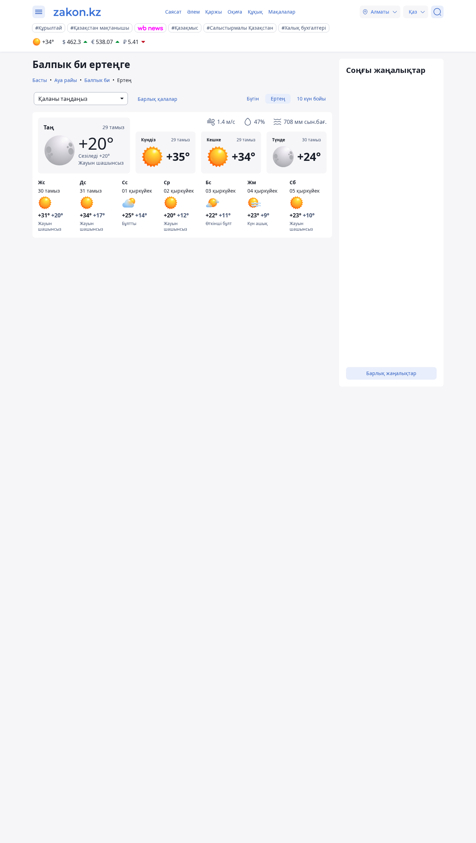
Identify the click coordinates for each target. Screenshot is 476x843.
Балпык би (97, 80)
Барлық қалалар (157, 99)
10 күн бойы (311, 98)
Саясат (173, 11)
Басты (39, 80)
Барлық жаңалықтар (391, 373)
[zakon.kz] (77, 12)
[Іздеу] (437, 12)
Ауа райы (65, 80)
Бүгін (253, 98)
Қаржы (213, 11)
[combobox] (81, 98)
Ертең (278, 98)
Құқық (255, 11)
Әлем (193, 11)
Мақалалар (281, 11)
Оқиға (235, 11)
